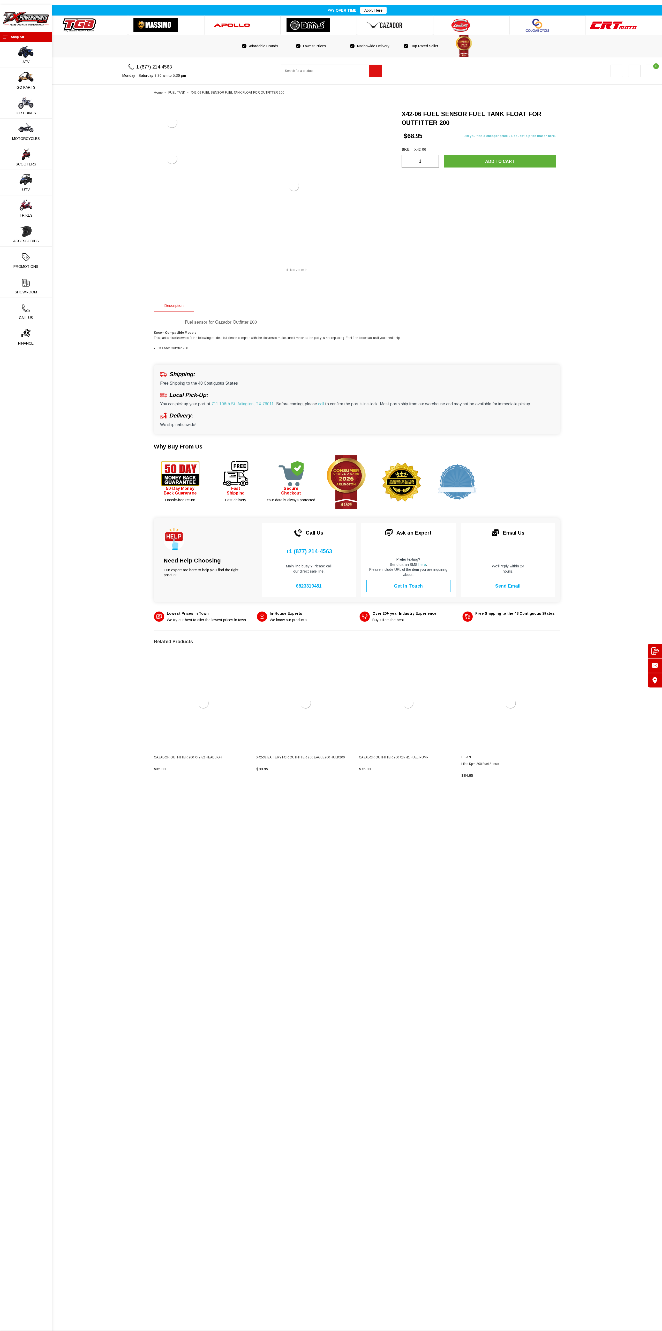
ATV (25, 62)
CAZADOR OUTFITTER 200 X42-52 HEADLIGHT (189, 757)
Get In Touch (408, 586)
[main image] (293, 186)
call (321, 404)
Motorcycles (26, 138)
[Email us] (655, 665)
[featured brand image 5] (395, 25)
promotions (25, 266)
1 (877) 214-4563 (154, 67)
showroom (26, 292)
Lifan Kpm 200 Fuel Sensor (480, 764)
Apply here (373, 10)
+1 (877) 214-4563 (309, 551)
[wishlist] (634, 71)
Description (174, 305)
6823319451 (309, 586)
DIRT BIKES (26, 113)
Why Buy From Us (178, 446)
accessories (26, 241)
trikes (26, 215)
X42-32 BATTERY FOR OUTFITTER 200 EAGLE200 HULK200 (300, 757)
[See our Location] (655, 680)
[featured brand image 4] (319, 25)
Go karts (26, 87)
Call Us (26, 318)
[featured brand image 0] (90, 25)
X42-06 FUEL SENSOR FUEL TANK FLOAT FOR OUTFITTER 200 (237, 92)
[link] (203, 703)
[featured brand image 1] (166, 25)
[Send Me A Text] (655, 651)
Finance (26, 343)
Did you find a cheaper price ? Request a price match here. (509, 136)
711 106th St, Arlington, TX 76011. (243, 404)
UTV (26, 190)
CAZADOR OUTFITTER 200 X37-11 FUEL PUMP (393, 757)
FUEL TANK (176, 92)
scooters (26, 164)
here (422, 564)
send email (508, 586)
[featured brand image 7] (547, 25)
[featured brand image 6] (471, 25)
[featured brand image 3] (242, 25)
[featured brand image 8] (624, 25)
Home (158, 92)
